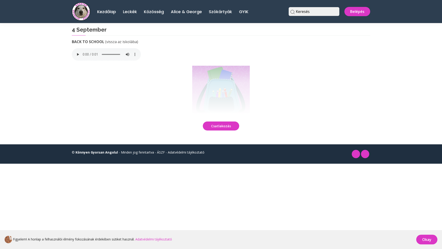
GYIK (243, 12)
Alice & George (186, 12)
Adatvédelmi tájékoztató (186, 152)
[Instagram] (365, 154)
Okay (426, 239)
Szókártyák (220, 12)
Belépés (357, 11)
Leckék (130, 12)
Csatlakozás (221, 126)
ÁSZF (161, 152)
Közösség (154, 12)
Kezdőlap (106, 12)
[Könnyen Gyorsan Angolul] (81, 11)
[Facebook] (356, 154)
